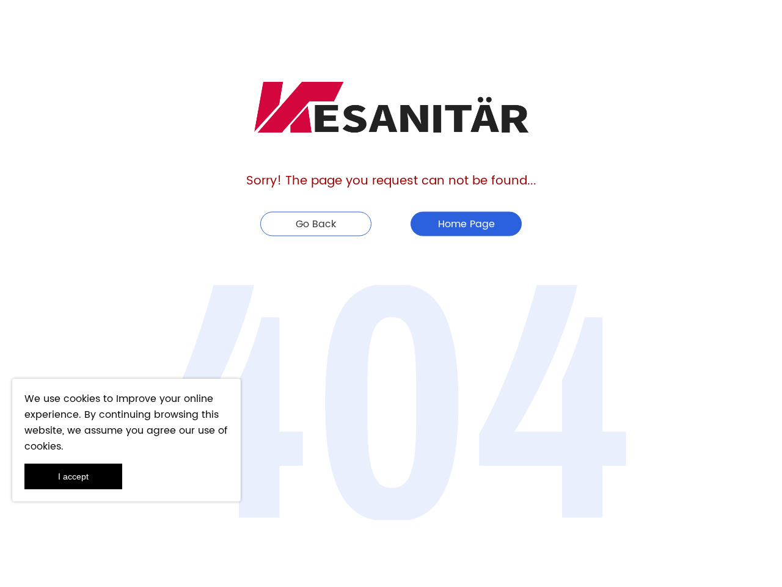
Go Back (316, 224)
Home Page (466, 224)
